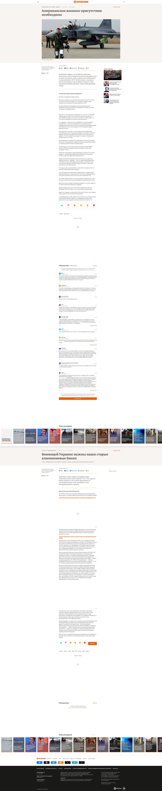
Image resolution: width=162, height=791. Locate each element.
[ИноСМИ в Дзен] (46, 762)
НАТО (76, 651)
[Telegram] (81, 68)
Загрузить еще (78, 398)
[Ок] (87, 68)
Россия (79, 651)
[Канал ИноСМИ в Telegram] (75, 762)
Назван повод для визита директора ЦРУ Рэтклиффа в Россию (115, 83)
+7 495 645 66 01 (40, 781)
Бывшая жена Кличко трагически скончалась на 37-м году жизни (115, 89)
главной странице (90, 269)
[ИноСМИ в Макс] (39, 762)
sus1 (62, 304)
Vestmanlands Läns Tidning (48, 7)
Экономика (55, 758)
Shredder (63, 337)
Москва (87, 651)
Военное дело (66, 213)
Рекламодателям (67, 768)
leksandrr (63, 348)
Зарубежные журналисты (51, 768)
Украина (65, 651)
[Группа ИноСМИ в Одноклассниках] (61, 762)
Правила (95, 265)
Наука (60, 758)
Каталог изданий (40, 768)
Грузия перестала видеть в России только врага (115, 95)
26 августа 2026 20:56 (62, 450)
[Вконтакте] (73, 68)
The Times (44, 450)
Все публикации (91, 758)
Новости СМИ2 (78, 218)
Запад (73, 651)
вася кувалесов (64, 296)
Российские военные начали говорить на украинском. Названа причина (114, 102)
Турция (69, 651)
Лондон (83, 651)
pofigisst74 (63, 285)
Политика (61, 213)
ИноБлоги (85, 758)
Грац (62, 273)
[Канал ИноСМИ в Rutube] (68, 762)
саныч (62, 372)
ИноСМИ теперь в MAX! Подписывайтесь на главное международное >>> (77, 497)
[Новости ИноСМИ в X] (82, 762)
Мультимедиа (78, 758)
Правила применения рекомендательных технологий (99, 768)
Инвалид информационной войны (69, 363)
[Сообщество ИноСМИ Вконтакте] (54, 762)
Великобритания (52, 450)
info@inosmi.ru (40, 777)
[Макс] (61, 68)
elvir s (62, 329)
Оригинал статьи (116, 450)
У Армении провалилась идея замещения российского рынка (112, 77)
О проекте (60, 768)
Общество (72, 758)
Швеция (57, 7)
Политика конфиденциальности (80, 768)
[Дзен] (66, 68)
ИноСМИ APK (115, 768)
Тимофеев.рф (64, 316)
